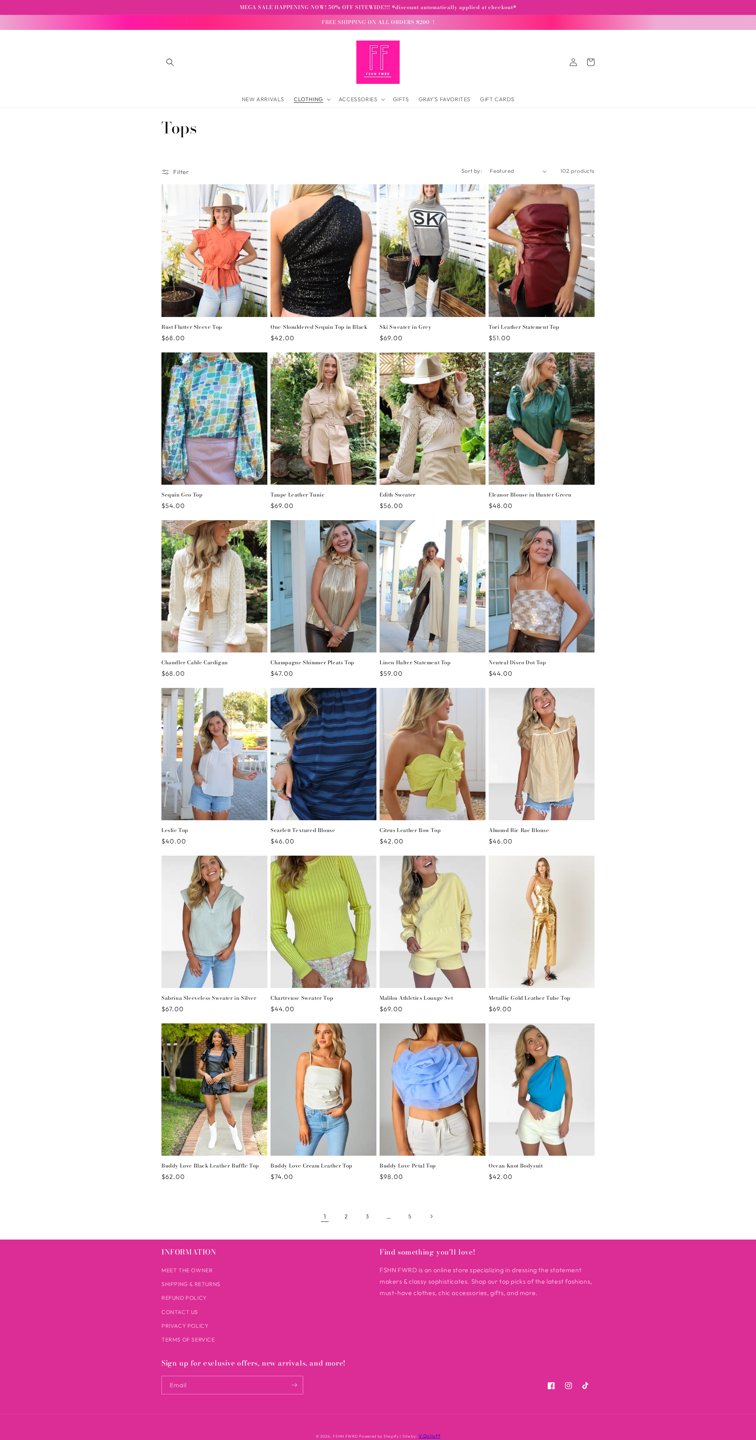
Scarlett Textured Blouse (303, 830)
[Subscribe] (294, 1385)
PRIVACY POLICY (184, 1325)
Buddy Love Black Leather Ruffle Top (210, 1165)
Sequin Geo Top (181, 494)
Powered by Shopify (379, 1436)
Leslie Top (174, 830)
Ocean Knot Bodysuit (516, 1165)
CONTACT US (179, 1312)
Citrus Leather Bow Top (410, 830)
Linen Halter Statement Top (415, 662)
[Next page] (431, 1216)
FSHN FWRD (345, 1436)
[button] (170, 62)
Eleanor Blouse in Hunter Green (530, 494)
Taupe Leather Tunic (297, 494)
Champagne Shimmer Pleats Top (312, 662)
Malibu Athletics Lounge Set (416, 998)
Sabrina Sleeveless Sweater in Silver (209, 998)
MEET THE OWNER (187, 1270)
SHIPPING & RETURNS (190, 1284)
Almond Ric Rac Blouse (519, 830)
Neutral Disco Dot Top (517, 662)
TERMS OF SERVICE (188, 1339)
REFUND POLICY (184, 1297)
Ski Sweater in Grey (405, 327)
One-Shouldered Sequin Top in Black (319, 327)
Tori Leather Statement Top (524, 327)
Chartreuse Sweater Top (302, 998)
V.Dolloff (429, 1436)
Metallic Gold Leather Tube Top (530, 998)
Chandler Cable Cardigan (194, 662)
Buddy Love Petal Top (408, 1165)
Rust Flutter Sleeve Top (191, 327)
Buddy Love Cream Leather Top (311, 1165)
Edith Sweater (398, 494)
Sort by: (471, 170)
